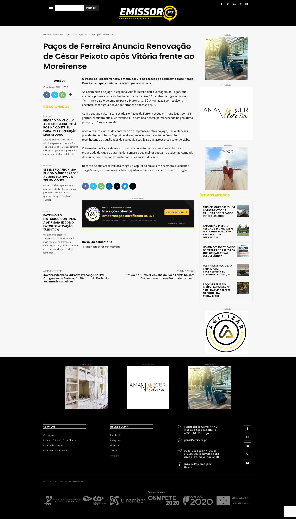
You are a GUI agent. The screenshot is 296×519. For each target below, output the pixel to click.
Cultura (46, 211)
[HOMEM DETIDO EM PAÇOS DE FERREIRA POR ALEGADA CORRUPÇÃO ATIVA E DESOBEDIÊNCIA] (243, 251)
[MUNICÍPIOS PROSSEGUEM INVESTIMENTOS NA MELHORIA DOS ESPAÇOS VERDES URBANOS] (243, 211)
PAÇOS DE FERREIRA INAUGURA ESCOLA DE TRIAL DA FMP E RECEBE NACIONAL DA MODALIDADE (216, 290)
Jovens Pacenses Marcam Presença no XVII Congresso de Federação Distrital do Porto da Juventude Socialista (76, 278)
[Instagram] (227, 4)
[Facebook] (221, 4)
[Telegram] (124, 186)
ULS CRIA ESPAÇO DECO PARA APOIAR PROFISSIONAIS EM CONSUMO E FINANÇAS (217, 270)
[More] (70, 94)
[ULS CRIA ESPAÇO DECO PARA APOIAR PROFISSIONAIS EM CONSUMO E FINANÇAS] (243, 270)
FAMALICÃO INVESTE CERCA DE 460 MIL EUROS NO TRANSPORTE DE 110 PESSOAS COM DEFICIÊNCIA (218, 231)
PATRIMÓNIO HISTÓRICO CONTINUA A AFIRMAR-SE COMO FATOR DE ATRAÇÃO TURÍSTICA (59, 222)
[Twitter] (240, 4)
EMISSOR (59, 80)
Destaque (47, 116)
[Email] (117, 186)
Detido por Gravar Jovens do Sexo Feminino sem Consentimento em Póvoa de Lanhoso (160, 276)
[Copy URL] (132, 186)
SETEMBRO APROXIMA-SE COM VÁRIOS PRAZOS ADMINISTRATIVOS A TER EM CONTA (60, 175)
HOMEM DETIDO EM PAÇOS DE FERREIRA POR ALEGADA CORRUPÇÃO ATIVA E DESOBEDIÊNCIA (219, 251)
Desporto (47, 34)
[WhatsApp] (62, 94)
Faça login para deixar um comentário (101, 247)
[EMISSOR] (48, 81)
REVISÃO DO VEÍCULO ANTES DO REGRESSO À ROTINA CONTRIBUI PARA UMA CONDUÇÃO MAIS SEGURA (60, 127)
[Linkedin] (234, 4)
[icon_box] (198, 428)
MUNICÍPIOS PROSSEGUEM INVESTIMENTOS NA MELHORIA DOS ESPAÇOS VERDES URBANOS (219, 211)
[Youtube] (247, 4)
